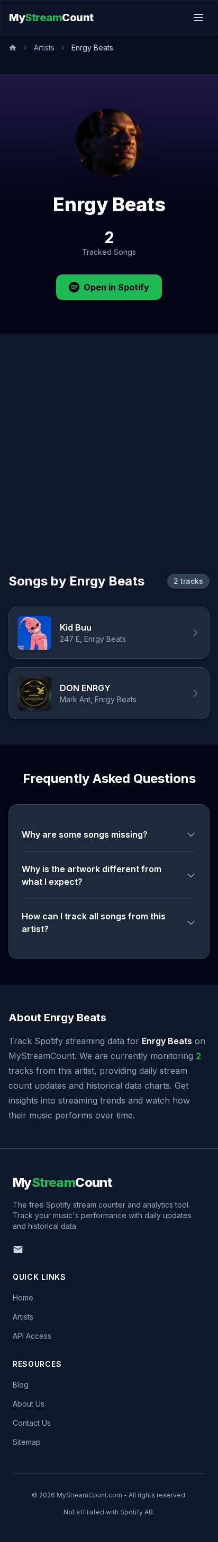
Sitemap (27, 1441)
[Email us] (18, 1249)
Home (23, 1297)
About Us (28, 1403)
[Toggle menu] (198, 17)
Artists (44, 47)
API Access (32, 1335)
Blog (21, 1384)
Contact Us (32, 1422)
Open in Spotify (116, 287)
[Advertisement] (109, 466)
